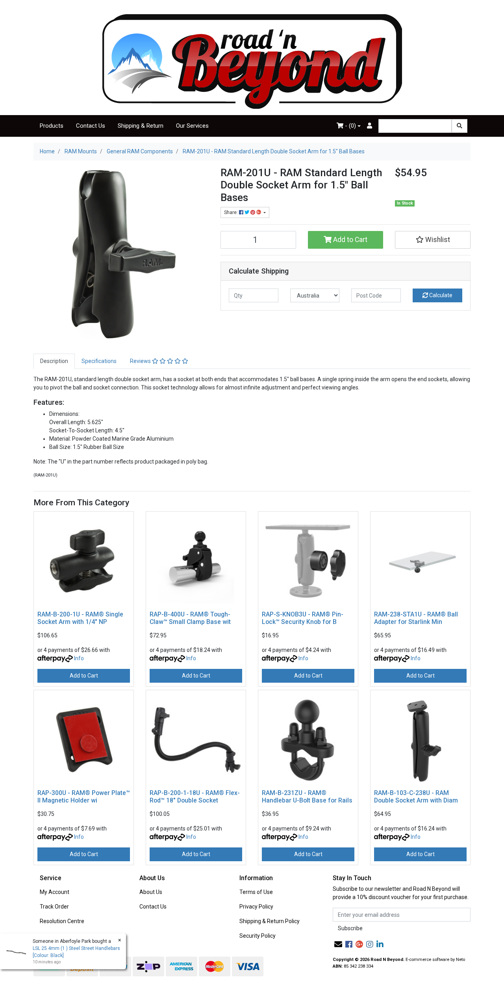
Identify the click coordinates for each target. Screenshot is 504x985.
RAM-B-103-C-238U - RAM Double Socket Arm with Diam (416, 796)
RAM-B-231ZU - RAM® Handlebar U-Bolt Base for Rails (307, 796)
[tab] (54, 361)
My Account (54, 892)
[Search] (459, 126)
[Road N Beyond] (252, 61)
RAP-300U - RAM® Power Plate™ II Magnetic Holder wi (83, 796)
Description (54, 361)
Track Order (54, 906)
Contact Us (90, 125)
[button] (433, 239)
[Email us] (338, 944)
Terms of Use (256, 892)
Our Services (192, 125)
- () (349, 125)
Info (79, 658)
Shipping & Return (140, 125)
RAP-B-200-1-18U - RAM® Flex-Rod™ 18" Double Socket (195, 796)
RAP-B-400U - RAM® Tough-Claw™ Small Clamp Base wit (190, 618)
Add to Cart (349, 240)
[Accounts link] (369, 126)
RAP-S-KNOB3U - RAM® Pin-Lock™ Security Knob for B (302, 618)
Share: (231, 212)
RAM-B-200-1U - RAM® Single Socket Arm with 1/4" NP (80, 618)
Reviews (141, 361)
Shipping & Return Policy (269, 921)
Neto (460, 959)
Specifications (99, 361)
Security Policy (257, 936)
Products (51, 125)
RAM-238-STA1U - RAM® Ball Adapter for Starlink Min (416, 618)
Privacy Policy (256, 906)
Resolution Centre (62, 921)
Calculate (440, 295)
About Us (150, 892)
